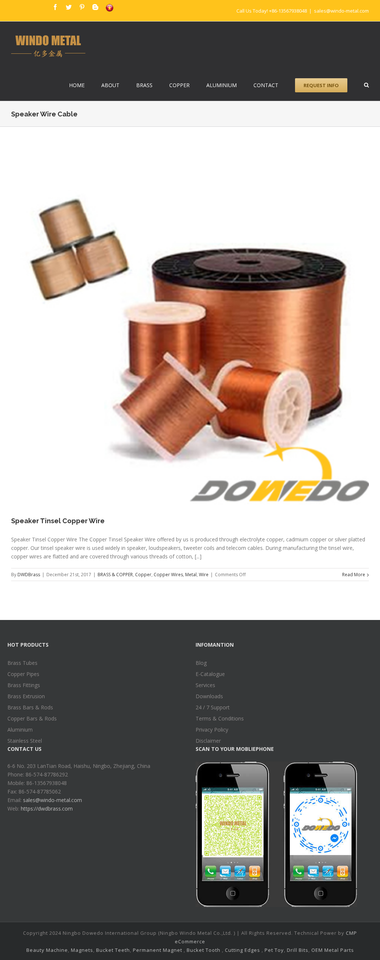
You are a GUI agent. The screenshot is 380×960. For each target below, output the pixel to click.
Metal (191, 574)
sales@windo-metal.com (341, 10)
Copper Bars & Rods (32, 718)
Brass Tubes (22, 662)
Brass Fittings (23, 685)
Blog (201, 662)
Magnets (82, 950)
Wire (204, 574)
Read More (353, 574)
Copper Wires (168, 574)
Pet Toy (274, 950)
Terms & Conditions (220, 718)
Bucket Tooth (203, 950)
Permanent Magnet (157, 950)
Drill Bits (297, 950)
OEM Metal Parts (332, 950)
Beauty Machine (47, 950)
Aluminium (20, 729)
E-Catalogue (210, 673)
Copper (143, 574)
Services (205, 685)
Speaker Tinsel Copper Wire (58, 521)
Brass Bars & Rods (30, 707)
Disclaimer (208, 740)
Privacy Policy (212, 729)
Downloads (209, 696)
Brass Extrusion (26, 696)
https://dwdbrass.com (47, 808)
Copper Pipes (23, 673)
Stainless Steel (24, 740)
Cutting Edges (242, 950)
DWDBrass (28, 574)
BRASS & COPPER (115, 574)
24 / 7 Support (213, 707)
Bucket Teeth (113, 950)
